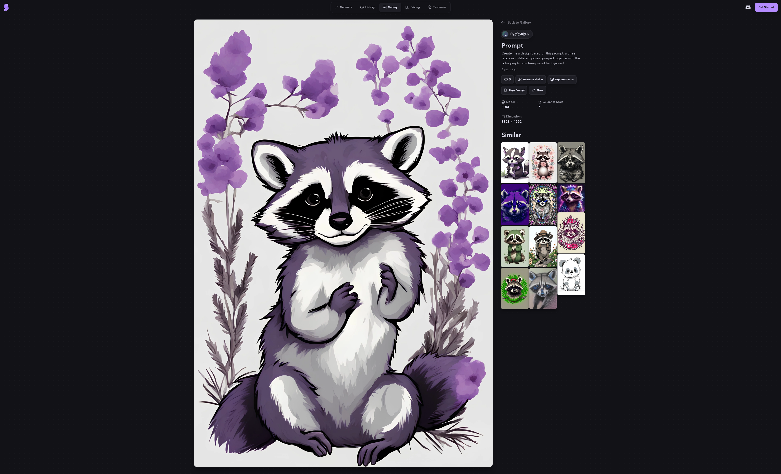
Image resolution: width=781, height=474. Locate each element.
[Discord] (748, 7)
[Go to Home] (6, 7)
